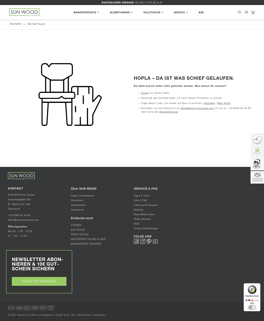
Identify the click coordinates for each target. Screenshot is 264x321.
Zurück (145, 93)
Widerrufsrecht (142, 219)
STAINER (76, 225)
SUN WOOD (78, 230)
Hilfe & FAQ (140, 201)
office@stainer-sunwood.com (197, 108)
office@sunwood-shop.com (23, 220)
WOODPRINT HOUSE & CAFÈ (88, 239)
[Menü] (258, 285)
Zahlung (138, 210)
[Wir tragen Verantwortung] (257, 152)
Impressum (77, 210)
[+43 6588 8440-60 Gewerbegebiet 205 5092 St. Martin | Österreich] (257, 177)
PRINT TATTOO (80, 235)
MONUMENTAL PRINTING (86, 244)
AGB (136, 224)
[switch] (252, 307)
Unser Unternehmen (82, 196)
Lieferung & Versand (145, 205)
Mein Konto (224, 103)
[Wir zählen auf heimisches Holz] (257, 164)
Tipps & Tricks (142, 196)
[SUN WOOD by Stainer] (24, 12)
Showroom (77, 201)
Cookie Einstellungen (146, 229)
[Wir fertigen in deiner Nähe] (257, 139)
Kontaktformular (168, 112)
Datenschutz (78, 205)
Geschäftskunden (144, 215)
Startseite (15, 24)
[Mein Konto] (246, 12)
